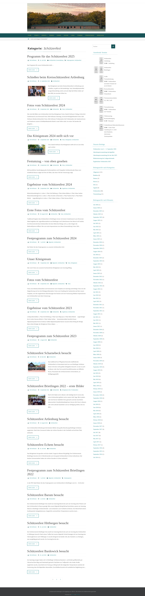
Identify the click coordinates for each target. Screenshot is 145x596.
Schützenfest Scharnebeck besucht (49, 353)
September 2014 (97, 454)
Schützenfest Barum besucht (45, 495)
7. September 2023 (44, 263)
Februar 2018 (97, 420)
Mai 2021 (96, 323)
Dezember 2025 (97, 211)
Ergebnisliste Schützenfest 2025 (102, 161)
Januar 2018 (96, 423)
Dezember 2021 (97, 304)
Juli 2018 (95, 404)
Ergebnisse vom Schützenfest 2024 (49, 184)
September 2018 (97, 398)
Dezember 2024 (97, 242)
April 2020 (96, 351)
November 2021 (97, 307)
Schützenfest (52, 60)
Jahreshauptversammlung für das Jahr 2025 (105, 155)
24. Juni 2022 (43, 555)
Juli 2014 (95, 457)
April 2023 (96, 270)
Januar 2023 (96, 273)
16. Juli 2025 (43, 60)
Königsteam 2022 (66, 390)
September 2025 (97, 217)
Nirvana (73, 594)
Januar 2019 (96, 392)
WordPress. (78, 594)
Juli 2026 (95, 204)
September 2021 (97, 310)
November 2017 (97, 426)
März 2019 (96, 385)
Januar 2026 (96, 208)
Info (94, 184)
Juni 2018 (96, 407)
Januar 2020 (96, 357)
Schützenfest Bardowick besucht (48, 551)
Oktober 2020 (97, 335)
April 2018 (96, 413)
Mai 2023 (96, 267)
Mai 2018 (96, 410)
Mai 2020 (96, 348)
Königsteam (68, 139)
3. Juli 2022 (42, 499)
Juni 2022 (96, 295)
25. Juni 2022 (43, 527)
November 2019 (97, 360)
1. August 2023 (43, 340)
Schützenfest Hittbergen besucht (47, 523)
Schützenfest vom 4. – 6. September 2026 (104, 149)
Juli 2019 (95, 373)
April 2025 (96, 233)
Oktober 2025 (97, 214)
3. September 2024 (44, 109)
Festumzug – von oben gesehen (47, 161)
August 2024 (96, 251)
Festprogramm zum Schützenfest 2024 (51, 238)
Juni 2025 (96, 226)
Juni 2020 (96, 345)
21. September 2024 (45, 81)
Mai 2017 (96, 438)
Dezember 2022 (97, 276)
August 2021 (96, 314)
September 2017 (97, 429)
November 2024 (97, 245)
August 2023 (96, 264)
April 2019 (96, 382)
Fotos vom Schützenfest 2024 (46, 105)
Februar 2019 (97, 388)
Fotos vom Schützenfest (42, 280)
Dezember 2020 (97, 329)
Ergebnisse (65, 188)
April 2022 (96, 301)
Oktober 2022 (97, 282)
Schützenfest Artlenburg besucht (48, 419)
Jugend (95, 187)
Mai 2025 (96, 229)
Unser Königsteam (39, 259)
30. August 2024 (44, 214)
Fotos (63, 109)
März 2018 (96, 417)
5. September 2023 (44, 283)
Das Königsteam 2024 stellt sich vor (50, 136)
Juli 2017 (95, 432)
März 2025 (96, 236)
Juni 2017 (96, 435)
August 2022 (96, 289)
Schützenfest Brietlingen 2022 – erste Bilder (55, 386)
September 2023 (97, 261)
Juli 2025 (95, 223)
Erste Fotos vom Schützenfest (46, 210)
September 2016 (97, 448)
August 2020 (96, 342)
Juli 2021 (95, 317)
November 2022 (97, 279)
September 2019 (97, 367)
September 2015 (97, 451)
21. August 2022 (44, 423)
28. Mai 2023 (43, 357)
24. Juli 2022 (43, 448)
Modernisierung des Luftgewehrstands (103, 158)
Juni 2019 (96, 376)
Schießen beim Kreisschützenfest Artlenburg (55, 77)
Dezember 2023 (97, 258)
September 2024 (97, 248)
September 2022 (97, 286)
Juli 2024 (95, 254)
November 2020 (97, 332)
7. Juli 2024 (42, 242)
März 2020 (96, 354)
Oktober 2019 (97, 364)
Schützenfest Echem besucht (45, 444)
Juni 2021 (96, 320)
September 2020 (97, 339)
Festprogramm (70, 60)
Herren (95, 181)
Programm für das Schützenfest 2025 (51, 56)
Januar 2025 (96, 239)
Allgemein (51, 242)
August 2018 (96, 401)
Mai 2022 (96, 298)
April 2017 (96, 442)
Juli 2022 (95, 292)
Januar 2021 (96, 326)
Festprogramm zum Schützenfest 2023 (51, 336)
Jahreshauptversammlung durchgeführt (103, 152)
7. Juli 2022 (42, 478)
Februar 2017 (97, 445)
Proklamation (74, 390)
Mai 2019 (96, 379)
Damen (95, 178)
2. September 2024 (44, 139)
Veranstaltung (59, 60)
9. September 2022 (44, 390)
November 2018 (97, 395)
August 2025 (96, 220)
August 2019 (96, 370)
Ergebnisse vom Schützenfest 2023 (49, 308)
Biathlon (95, 175)
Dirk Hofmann (33, 60)
